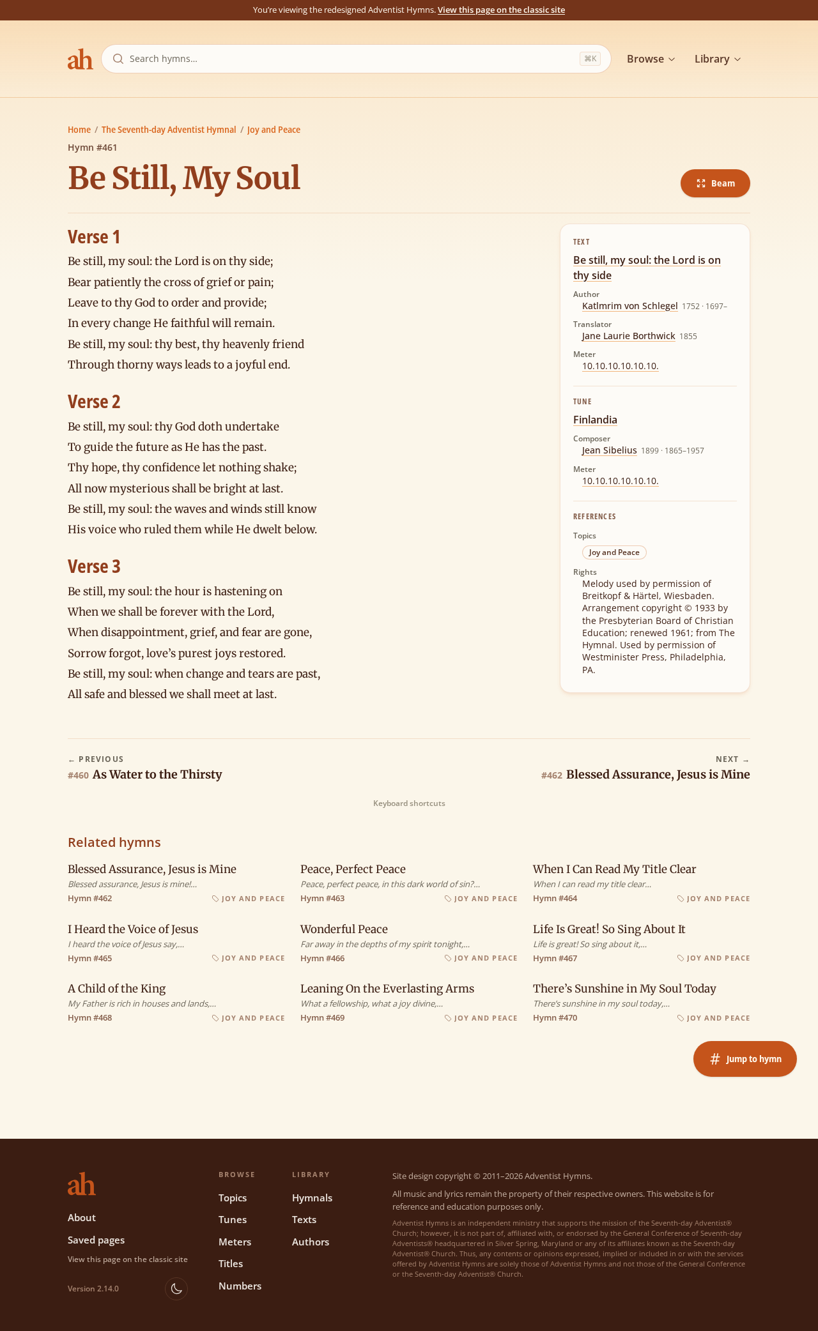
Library (712, 59)
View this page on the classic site (501, 9)
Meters (235, 1241)
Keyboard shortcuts (409, 803)
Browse (645, 59)
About (82, 1217)
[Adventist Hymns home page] (80, 59)
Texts (304, 1219)
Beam (723, 183)
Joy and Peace (273, 129)
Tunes (233, 1219)
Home (79, 129)
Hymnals (312, 1197)
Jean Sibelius (609, 450)
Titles (231, 1263)
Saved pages (96, 1239)
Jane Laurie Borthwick (628, 336)
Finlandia (595, 420)
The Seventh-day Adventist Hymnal (169, 129)
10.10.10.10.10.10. (620, 366)
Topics (233, 1197)
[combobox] (352, 58)
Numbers (240, 1285)
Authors (310, 1241)
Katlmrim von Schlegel (630, 306)
